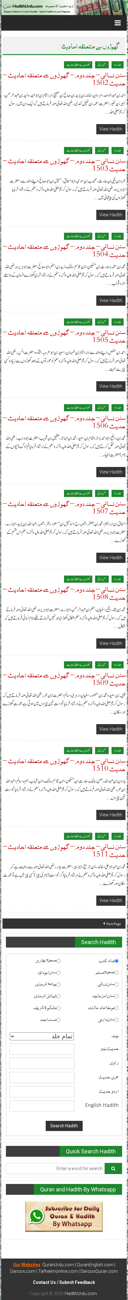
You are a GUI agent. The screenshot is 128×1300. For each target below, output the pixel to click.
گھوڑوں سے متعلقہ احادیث (78, 64)
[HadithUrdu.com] (64, 7)
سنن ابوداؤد (47, 972)
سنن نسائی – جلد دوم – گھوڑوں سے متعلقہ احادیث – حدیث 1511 (64, 850)
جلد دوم (117, 64)
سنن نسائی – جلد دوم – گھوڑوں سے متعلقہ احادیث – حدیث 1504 (64, 250)
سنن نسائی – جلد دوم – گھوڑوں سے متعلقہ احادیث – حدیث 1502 (64, 78)
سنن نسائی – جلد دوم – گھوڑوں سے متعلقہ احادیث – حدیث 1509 (64, 678)
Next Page (113, 924)
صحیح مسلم (105, 972)
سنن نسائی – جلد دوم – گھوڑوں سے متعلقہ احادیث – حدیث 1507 (64, 507)
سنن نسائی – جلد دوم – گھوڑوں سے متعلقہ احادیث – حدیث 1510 (64, 764)
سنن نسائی (102, 64)
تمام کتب (106, 960)
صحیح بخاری (46, 960)
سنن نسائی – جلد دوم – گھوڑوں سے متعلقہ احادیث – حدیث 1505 (64, 336)
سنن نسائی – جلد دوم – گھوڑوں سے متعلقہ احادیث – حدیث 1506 (64, 421)
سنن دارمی (106, 1019)
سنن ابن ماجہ (104, 995)
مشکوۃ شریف (45, 1007)
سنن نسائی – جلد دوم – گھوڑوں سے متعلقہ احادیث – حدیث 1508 (64, 593)
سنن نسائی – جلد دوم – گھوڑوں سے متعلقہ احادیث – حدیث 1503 (64, 164)
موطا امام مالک (101, 1007)
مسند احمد (48, 1019)
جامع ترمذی (46, 983)
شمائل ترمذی (45, 995)
